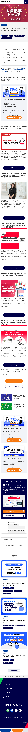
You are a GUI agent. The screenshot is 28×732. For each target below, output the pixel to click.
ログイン (25, 730)
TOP (25, 722)
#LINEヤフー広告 (11, 522)
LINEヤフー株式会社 (20, 717)
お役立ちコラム (20, 69)
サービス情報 (10, 676)
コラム (6, 676)
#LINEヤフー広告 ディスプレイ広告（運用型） (16, 527)
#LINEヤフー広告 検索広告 (13, 524)
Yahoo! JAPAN (13, 717)
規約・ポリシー (6, 717)
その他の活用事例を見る (14, 381)
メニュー (26, 2)
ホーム (2, 676)
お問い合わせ (6, 730)
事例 (15, 69)
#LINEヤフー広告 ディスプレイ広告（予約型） (16, 531)
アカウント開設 (17, 730)
